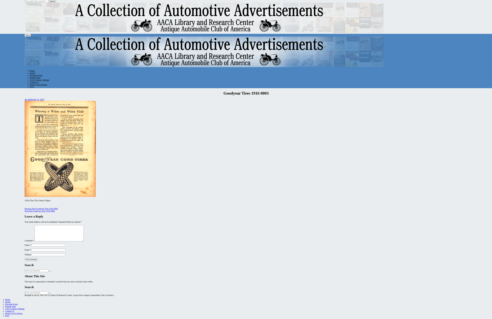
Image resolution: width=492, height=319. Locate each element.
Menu (28, 35)
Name (28, 245)
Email (28, 250)
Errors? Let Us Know (38, 85)
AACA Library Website (39, 80)
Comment (29, 241)
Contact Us (34, 82)
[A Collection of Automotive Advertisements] (204, 33)
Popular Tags (35, 78)
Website (28, 255)
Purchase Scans (36, 75)
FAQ (32, 87)
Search (52, 1)
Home (32, 71)
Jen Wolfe (29, 99)
